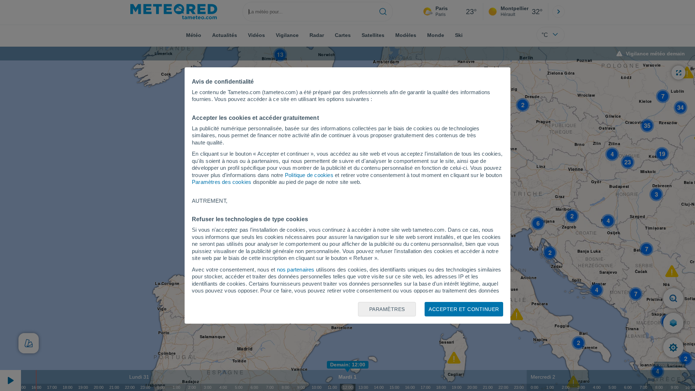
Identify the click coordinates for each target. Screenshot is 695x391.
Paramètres (387, 309)
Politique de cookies (309, 175)
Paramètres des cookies (221, 182)
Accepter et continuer (464, 309)
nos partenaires (296, 269)
